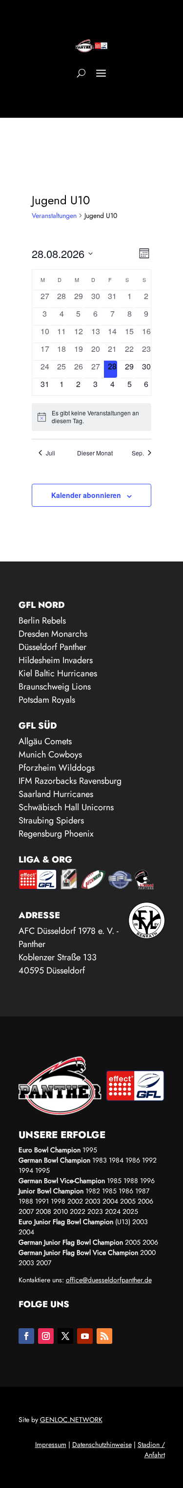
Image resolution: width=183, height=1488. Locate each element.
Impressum (50, 1444)
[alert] (91, 417)
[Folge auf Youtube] (85, 1336)
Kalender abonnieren (86, 495)
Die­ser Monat (95, 453)
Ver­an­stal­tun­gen (54, 215)
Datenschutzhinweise (102, 1444)
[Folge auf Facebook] (26, 1336)
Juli (50, 453)
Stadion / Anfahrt (151, 1450)
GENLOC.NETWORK (71, 1419)
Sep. (138, 453)
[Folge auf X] (65, 1336)
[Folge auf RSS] (104, 1336)
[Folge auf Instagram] (46, 1336)
